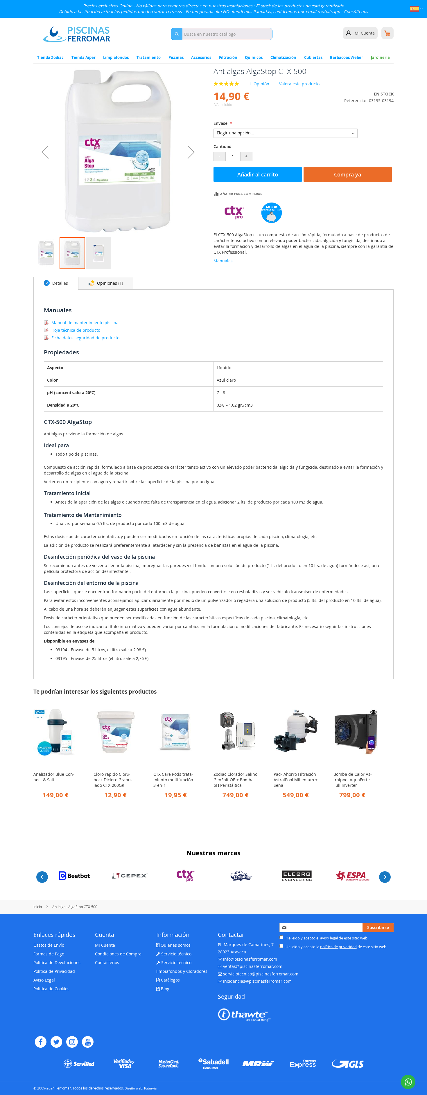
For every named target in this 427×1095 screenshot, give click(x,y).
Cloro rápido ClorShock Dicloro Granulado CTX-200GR (113, 779)
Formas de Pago (48, 954)
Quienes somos (175, 945)
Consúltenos (356, 11)
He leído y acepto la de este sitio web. (336, 946)
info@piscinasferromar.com (250, 959)
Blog (164, 988)
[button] (416, 9)
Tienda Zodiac (50, 57)
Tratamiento (149, 57)
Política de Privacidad (54, 971)
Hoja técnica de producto (75, 330)
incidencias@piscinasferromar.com (257, 981)
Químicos (254, 57)
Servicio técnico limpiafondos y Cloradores (181, 967)
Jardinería (380, 57)
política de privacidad (338, 946)
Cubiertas (313, 57)
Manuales (223, 261)
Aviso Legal (44, 980)
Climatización (283, 57)
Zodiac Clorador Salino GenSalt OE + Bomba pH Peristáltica (235, 779)
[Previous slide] (42, 877)
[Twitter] (56, 1042)
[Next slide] (385, 877)
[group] (74, 875)
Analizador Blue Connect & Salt (53, 776)
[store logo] (76, 33)
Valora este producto (299, 83)
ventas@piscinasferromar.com (252, 966)
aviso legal (329, 938)
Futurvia (150, 1088)
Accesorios (201, 57)
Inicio (37, 906)
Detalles (59, 283)
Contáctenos (107, 962)
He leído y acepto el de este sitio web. (326, 938)
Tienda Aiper (83, 57)
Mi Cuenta (365, 33)
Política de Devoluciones (56, 962)
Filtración (228, 57)
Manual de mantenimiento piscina (85, 322)
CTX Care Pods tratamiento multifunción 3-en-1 (173, 779)
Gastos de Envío (48, 945)
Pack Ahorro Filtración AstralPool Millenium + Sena (295, 779)
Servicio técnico (175, 954)
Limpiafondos (116, 57)
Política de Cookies (51, 988)
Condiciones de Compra (118, 954)
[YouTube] (88, 1042)
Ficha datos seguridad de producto (85, 337)
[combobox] (221, 34)
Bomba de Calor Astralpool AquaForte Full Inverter (352, 779)
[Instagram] (72, 1042)
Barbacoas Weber (346, 57)
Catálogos (170, 980)
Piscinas (176, 57)
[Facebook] (40, 1042)
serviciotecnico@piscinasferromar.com (260, 974)
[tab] (55, 283)
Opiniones (109, 283)
